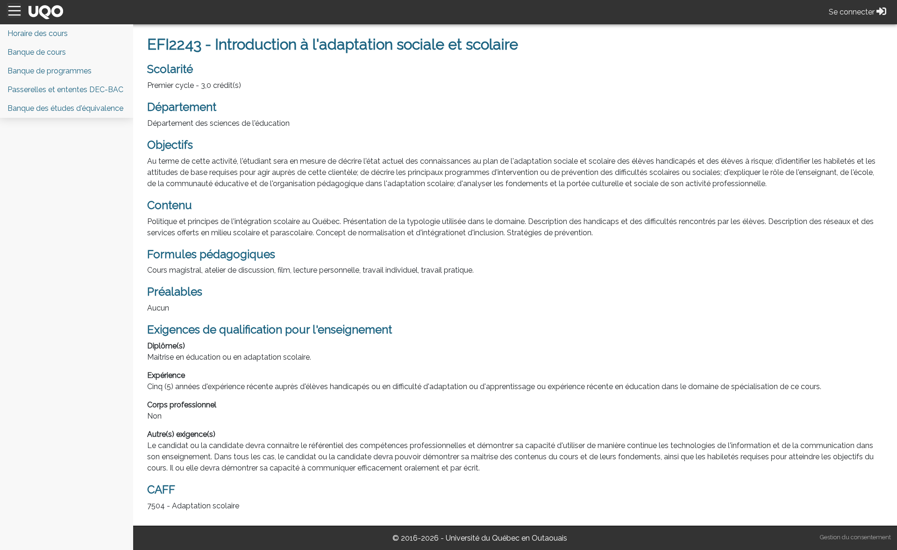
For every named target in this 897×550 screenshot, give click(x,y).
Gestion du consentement (855, 537)
